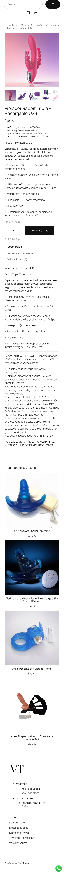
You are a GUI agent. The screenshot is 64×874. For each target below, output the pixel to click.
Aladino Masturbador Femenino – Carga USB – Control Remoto (32, 600)
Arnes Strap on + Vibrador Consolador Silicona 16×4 (32, 737)
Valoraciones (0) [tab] (17, 259)
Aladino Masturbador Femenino (32, 531)
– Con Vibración (41, 24)
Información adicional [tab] (20, 253)
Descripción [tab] (14, 246)
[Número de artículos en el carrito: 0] (28, 12)
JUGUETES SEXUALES (21, 24)
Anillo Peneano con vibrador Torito (32, 668)
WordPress (23, 863)
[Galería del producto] (32, 60)
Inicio (7, 24)
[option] (22, 95)
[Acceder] (35, 12)
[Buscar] (52, 4)
